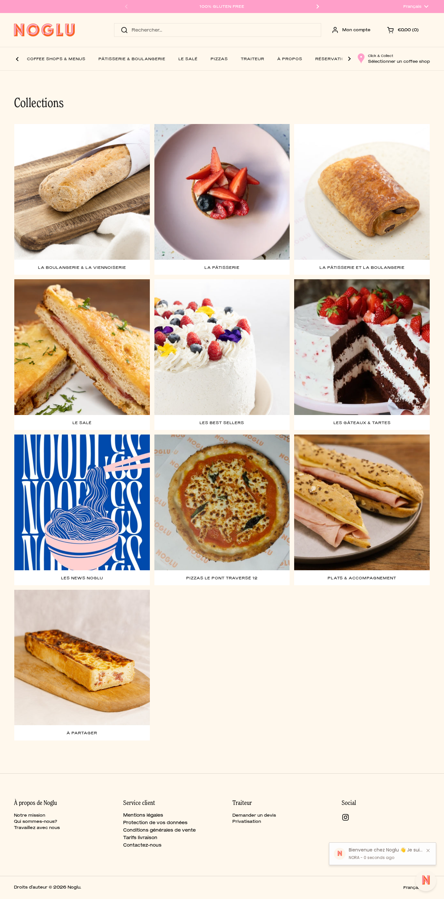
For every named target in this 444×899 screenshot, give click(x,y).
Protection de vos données (155, 822)
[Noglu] (44, 29)
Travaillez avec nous (37, 827)
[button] (403, 30)
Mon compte (356, 29)
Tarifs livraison (140, 837)
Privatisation (246, 821)
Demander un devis (254, 815)
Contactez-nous (142, 845)
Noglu (74, 887)
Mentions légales (143, 815)
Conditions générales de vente (159, 830)
